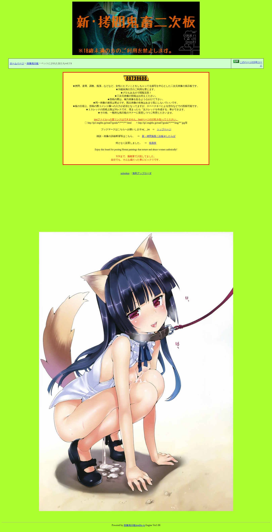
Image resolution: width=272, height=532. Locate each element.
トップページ (164, 129)
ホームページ (17, 63)
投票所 (152, 143)
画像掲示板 (33, 63)
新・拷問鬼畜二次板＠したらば (158, 136)
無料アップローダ (142, 173)
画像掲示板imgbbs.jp (134, 525)
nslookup (125, 173)
